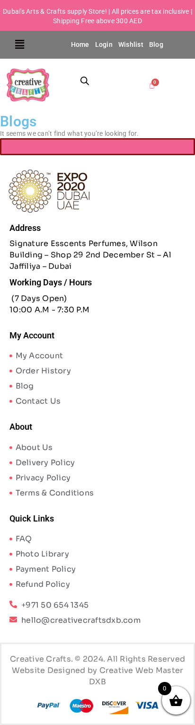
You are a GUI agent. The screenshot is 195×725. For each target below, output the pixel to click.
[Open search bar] (84, 81)
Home (80, 44)
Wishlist (130, 44)
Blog (156, 44)
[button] (19, 44)
